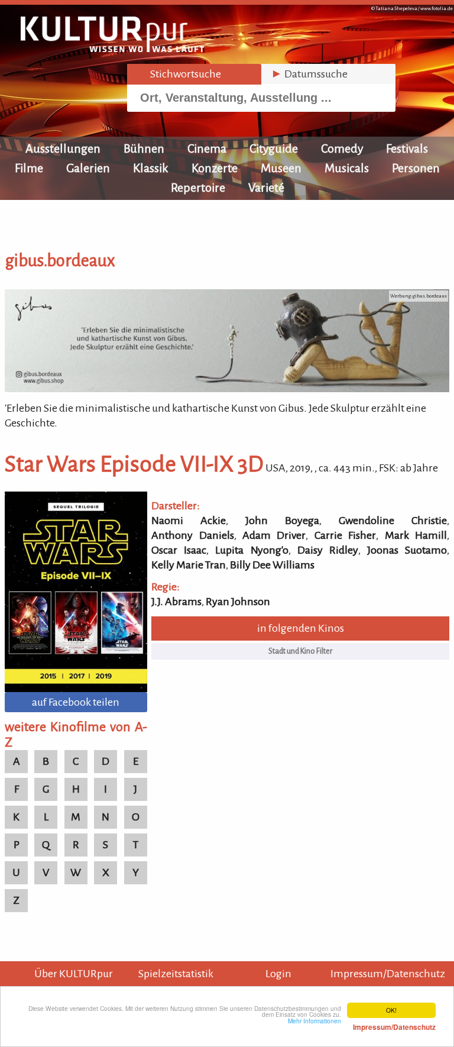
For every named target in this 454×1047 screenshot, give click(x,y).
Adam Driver (274, 535)
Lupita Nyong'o (251, 550)
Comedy (342, 148)
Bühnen (144, 148)
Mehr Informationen (362, 1024)
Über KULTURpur (73, 974)
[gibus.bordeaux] (227, 389)
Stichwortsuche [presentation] (179, 74)
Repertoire (198, 187)
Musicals (347, 167)
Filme (29, 167)
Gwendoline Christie (393, 520)
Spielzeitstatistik (175, 974)
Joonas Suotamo (407, 550)
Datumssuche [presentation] (309, 74)
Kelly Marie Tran (188, 565)
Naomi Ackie (188, 520)
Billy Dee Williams (272, 565)
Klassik (150, 167)
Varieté (266, 187)
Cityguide (273, 148)
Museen (281, 167)
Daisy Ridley (327, 550)
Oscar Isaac (178, 550)
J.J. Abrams (176, 601)
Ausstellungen (62, 148)
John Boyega (282, 520)
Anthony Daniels (192, 535)
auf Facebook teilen (75, 702)
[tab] (194, 74)
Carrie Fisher (345, 535)
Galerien (88, 167)
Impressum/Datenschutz (387, 974)
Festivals (407, 148)
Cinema (206, 148)
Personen (416, 167)
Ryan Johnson (238, 601)
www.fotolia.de (436, 8)
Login (278, 974)
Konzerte (215, 167)
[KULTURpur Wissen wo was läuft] (112, 48)
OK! (391, 1010)
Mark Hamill (416, 535)
